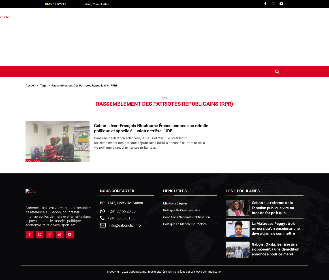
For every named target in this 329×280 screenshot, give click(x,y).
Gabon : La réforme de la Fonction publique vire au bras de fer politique (273, 207)
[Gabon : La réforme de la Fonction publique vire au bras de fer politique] (237, 208)
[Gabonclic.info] (77, 37)
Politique (33, 160)
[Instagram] (273, 4)
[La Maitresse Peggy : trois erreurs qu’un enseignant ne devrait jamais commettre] (237, 229)
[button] (277, 71)
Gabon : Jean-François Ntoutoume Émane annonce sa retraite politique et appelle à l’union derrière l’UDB (151, 128)
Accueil (30, 85)
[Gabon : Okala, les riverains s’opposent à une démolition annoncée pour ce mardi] (237, 250)
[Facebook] (265, 4)
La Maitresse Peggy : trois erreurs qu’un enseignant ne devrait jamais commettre (276, 228)
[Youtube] (281, 4)
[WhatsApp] (60, 234)
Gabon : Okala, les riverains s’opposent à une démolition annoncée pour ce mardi (275, 249)
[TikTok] (49, 234)
